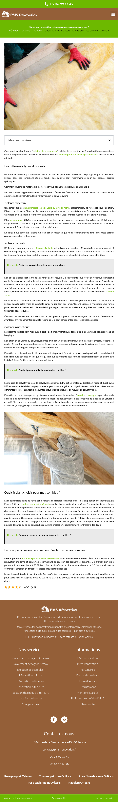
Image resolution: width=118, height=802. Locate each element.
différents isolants (44, 248)
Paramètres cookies (59, 798)
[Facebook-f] (54, 719)
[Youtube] (64, 719)
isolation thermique (86, 395)
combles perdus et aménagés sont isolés (78, 154)
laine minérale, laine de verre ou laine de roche (46, 207)
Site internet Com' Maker (105, 798)
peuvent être (15, 220)
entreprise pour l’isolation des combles (41, 558)
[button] (113, 14)
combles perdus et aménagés (35, 504)
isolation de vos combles (45, 151)
